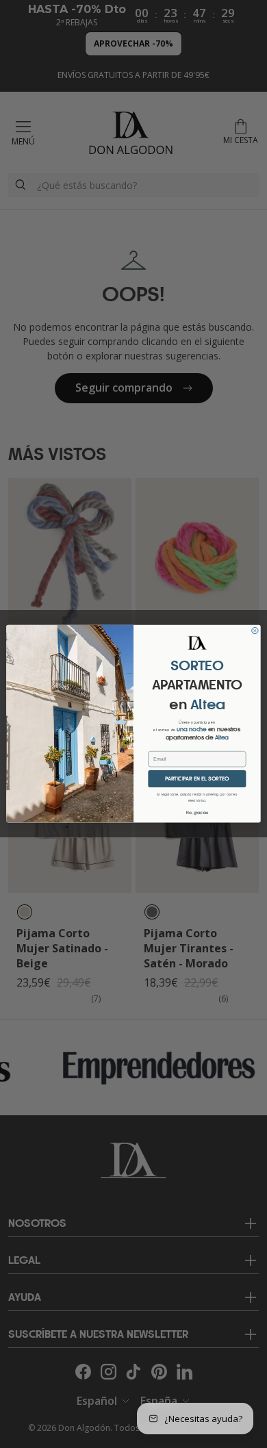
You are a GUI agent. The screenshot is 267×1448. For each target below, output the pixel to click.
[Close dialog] (255, 631)
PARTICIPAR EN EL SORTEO (197, 779)
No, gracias (197, 812)
